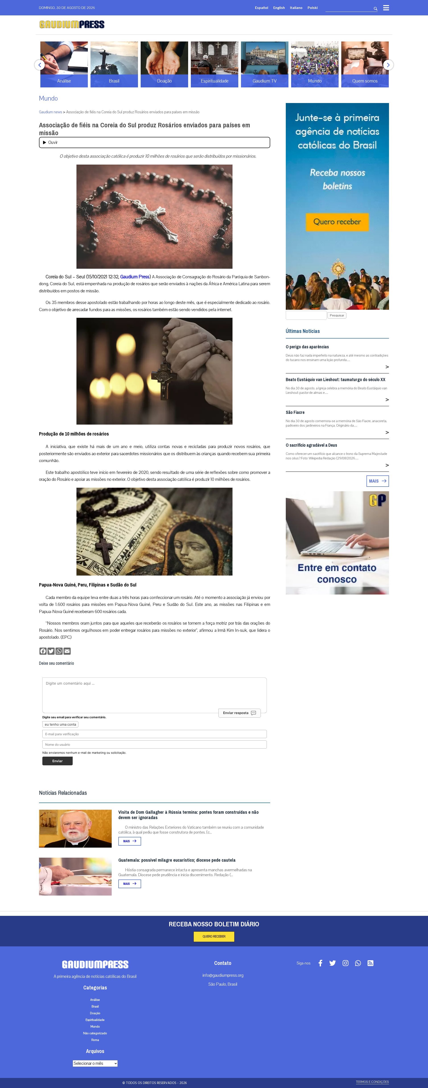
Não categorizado (95, 1033)
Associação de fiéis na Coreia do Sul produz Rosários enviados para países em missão (144, 129)
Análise (95, 1000)
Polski (313, 7)
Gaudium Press (134, 277)
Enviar (57, 761)
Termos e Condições (372, 1082)
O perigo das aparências (307, 347)
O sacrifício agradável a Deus (311, 445)
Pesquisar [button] (337, 315)
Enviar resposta (236, 713)
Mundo (48, 98)
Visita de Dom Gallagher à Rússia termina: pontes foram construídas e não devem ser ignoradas (188, 815)
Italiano (296, 7)
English (279, 7)
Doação (95, 1013)
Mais (126, 841)
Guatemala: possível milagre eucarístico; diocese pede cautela (177, 860)
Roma (95, 1040)
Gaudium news (50, 112)
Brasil (95, 1007)
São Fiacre (295, 412)
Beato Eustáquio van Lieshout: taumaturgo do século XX (335, 379)
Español (261, 7)
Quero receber (214, 937)
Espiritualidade (95, 1020)
